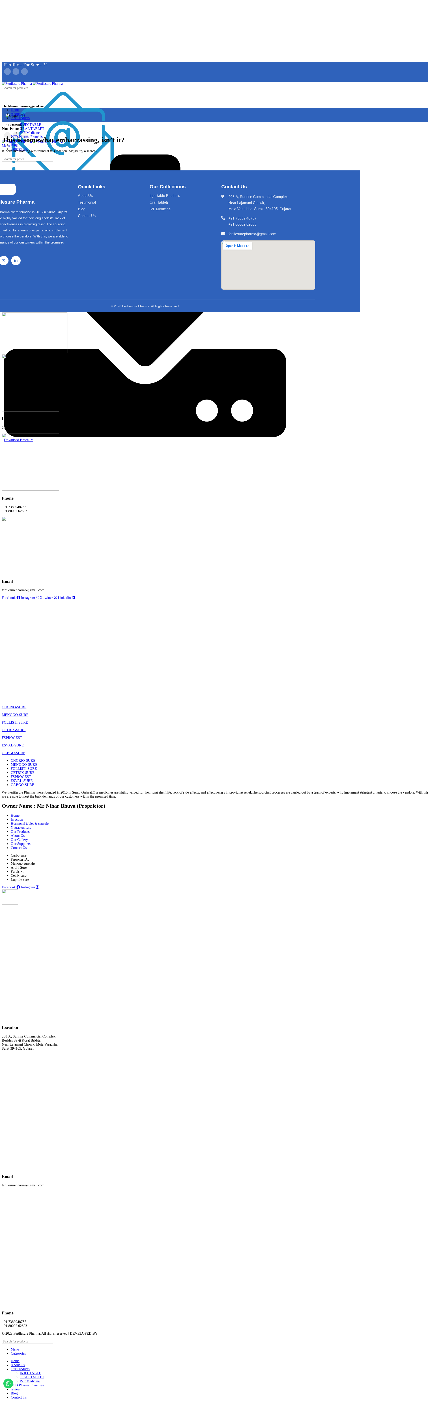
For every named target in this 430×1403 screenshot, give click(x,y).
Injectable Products (165, 196)
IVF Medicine (30, 133)
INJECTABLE (30, 124)
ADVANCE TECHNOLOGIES (121, 1333)
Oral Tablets (159, 202)
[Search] (283, 88)
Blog (81, 209)
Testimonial (87, 202)
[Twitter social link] (16, 71)
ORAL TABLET (32, 129)
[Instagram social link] (24, 71)
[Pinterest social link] (16, 79)
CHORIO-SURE (14, 707)
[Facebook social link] (7, 71)
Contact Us (87, 216)
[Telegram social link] (27, 79)
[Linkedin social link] (22, 79)
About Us (85, 196)
